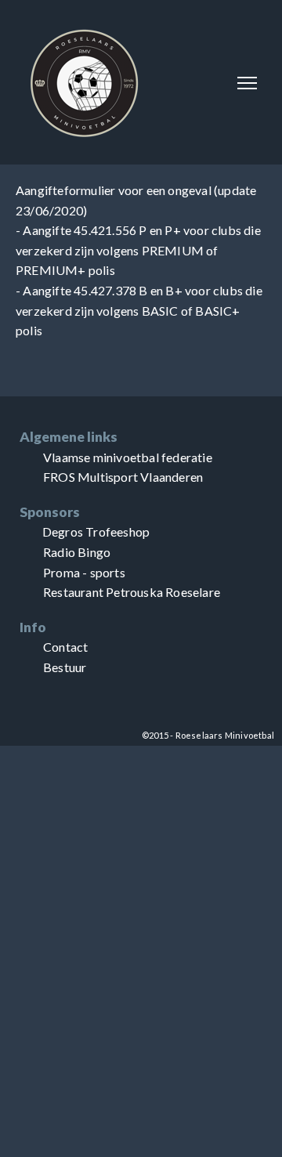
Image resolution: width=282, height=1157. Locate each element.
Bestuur (64, 667)
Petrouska (134, 591)
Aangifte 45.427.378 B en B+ (102, 290)
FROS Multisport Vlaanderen (123, 476)
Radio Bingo (76, 551)
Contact (65, 646)
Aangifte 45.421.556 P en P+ (101, 229)
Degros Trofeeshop (96, 531)
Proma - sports (84, 572)
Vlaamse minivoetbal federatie (127, 457)
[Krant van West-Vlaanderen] (21, 531)
